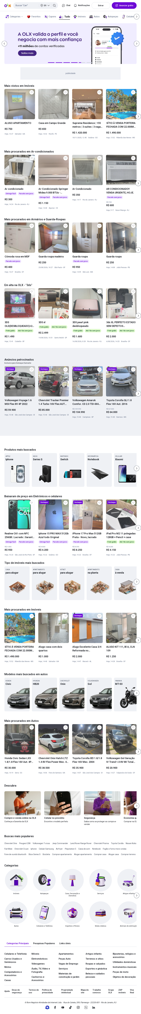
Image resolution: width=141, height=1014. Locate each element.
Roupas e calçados (95, 963)
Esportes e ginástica (96, 968)
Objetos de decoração (124, 977)
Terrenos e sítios (94, 958)
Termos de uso (34, 991)
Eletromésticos (40, 958)
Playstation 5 (70, 849)
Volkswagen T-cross (41, 843)
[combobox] (35, 5)
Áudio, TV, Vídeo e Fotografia (41, 970)
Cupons (52, 16)
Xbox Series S (34, 854)
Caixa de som (84, 849)
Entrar (101, 5)
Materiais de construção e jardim (69, 975)
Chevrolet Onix (10, 843)
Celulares (130, 16)
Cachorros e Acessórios (38, 979)
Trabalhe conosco (97, 991)
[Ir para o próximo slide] (138, 116)
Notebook (96, 849)
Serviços (63, 968)
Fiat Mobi (8, 849)
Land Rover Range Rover (81, 843)
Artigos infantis (94, 954)
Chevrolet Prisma (101, 843)
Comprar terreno (128, 854)
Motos (7, 967)
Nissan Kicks (131, 843)
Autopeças (113, 16)
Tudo (67, 16)
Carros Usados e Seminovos (13, 960)
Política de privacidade (47, 991)
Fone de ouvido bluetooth (15, 854)
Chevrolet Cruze (21, 849)
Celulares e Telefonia (15, 954)
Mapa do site (85, 991)
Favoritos (35, 16)
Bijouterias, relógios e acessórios (124, 955)
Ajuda (7, 991)
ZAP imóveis (122, 991)
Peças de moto (120, 972)
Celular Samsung (46, 849)
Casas (7, 980)
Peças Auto (65, 958)
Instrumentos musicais (124, 967)
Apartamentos (66, 954)
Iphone (34, 849)
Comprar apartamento (62, 854)
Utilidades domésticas (124, 962)
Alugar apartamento (83, 854)
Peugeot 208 (24, 843)
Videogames (38, 963)
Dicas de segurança (17, 991)
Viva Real (132, 991)
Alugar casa (114, 854)
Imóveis (82, 16)
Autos (97, 16)
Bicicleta (46, 854)
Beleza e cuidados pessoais (95, 975)
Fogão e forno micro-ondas (114, 849)
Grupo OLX (111, 991)
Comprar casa (100, 854)
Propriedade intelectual (67, 991)
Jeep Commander (60, 843)
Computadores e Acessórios (13, 974)
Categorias (15, 16)
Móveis (35, 954)
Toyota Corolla (117, 843)
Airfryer (59, 849)
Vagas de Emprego (68, 963)
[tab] (17, 943)
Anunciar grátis (126, 5)
